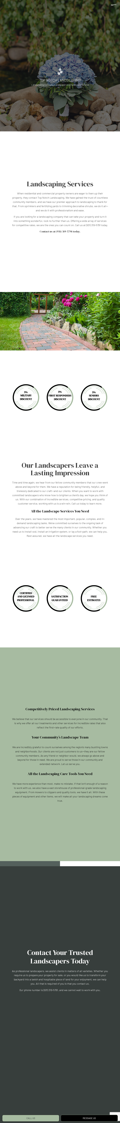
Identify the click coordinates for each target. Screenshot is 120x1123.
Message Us (89, 1118)
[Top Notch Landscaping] (60, 71)
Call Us (30, 1118)
